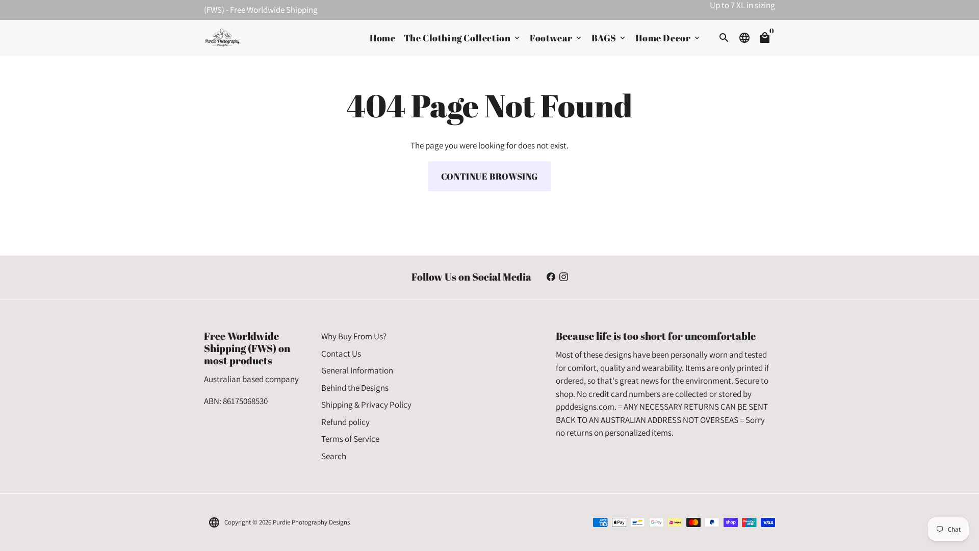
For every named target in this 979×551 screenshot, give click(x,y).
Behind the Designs (355, 387)
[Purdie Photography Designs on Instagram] (563, 277)
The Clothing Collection (463, 38)
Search (333, 456)
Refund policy (345, 422)
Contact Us (341, 353)
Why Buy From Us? (354, 336)
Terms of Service (350, 438)
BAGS (609, 38)
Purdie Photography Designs (311, 522)
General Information (357, 370)
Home (382, 38)
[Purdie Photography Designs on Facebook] (551, 277)
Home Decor (668, 38)
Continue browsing (489, 176)
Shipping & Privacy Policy (366, 404)
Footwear (556, 38)
